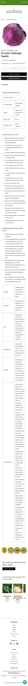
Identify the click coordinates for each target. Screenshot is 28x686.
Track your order (14, 634)
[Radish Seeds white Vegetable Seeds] (17, 588)
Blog (14, 636)
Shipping (10, 63)
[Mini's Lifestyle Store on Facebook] (11, 644)
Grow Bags (14, 629)
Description (5, 84)
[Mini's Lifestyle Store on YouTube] (17, 644)
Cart (25, 2)
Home (2, 19)
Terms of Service (14, 661)
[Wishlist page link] (24, 4)
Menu (4, 2)
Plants (14, 631)
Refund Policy (14, 663)
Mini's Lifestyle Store (18, 682)
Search (14, 654)
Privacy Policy (14, 659)
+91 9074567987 (10, 675)
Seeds (14, 627)
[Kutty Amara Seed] (7, 588)
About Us (14, 657)
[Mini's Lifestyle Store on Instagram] (14, 644)
